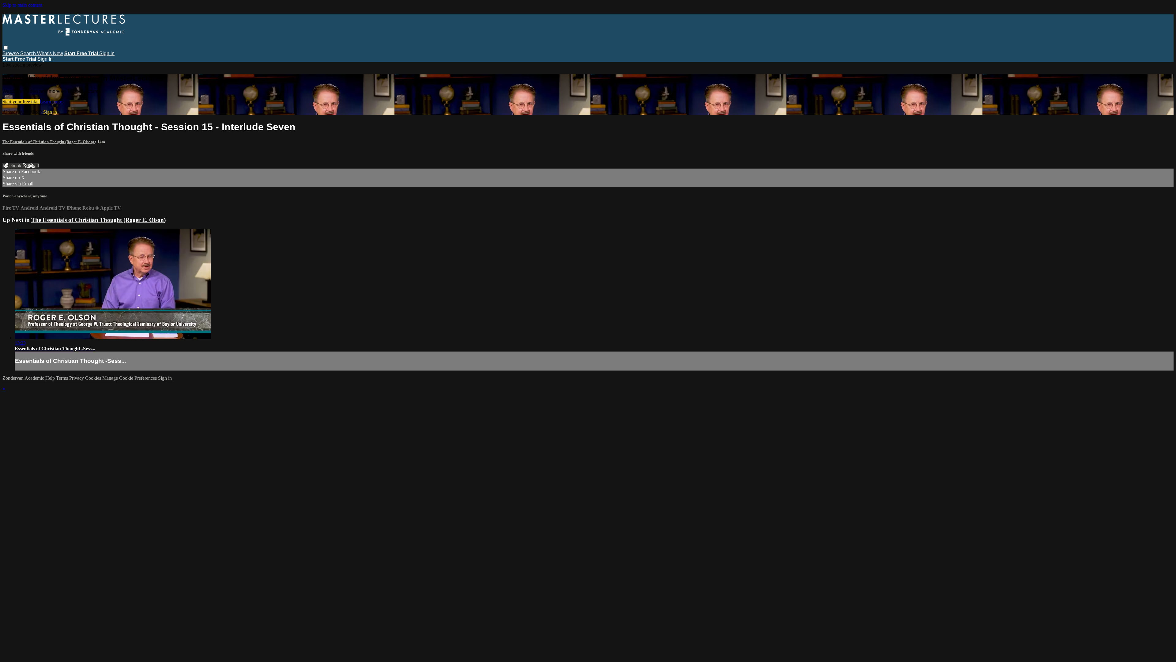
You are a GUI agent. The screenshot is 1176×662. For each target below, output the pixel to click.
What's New (50, 53)
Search (28, 53)
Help (50, 378)
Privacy (77, 378)
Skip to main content (22, 5)
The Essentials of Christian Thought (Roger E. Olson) (48, 141)
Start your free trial (21, 101)
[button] (6, 48)
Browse (11, 53)
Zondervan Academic (23, 378)
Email (33, 165)
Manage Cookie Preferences (130, 378)
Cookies (93, 378)
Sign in (107, 53)
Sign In (45, 59)
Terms (62, 378)
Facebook (12, 165)
